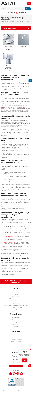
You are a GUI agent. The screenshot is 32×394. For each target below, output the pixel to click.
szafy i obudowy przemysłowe (11, 225)
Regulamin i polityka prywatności (16, 301)
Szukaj (27, 8)
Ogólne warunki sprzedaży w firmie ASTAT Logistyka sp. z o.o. (16, 308)
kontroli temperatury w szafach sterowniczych (14, 247)
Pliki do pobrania (16, 296)
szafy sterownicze (8, 230)
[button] (29, 365)
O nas (16, 292)
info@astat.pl (16, 352)
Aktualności (16, 324)
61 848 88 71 (16, 351)
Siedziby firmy (16, 343)
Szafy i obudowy (21, 21)
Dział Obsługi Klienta (16, 337)
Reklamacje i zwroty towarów (16, 298)
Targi (16, 322)
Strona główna (4, 21)
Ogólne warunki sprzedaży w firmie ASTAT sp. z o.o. (16, 305)
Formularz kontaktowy (16, 334)
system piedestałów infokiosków (11, 242)
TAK (25, 360)
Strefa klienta (16, 303)
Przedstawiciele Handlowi (16, 339)
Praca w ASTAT (16, 346)
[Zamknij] (31, 349)
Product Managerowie (16, 341)
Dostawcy (16, 294)
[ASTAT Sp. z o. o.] (8, 3)
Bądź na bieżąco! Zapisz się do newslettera (16, 281)
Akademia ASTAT (16, 317)
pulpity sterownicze (8, 236)
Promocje (16, 326)
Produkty (12, 21)
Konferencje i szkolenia (16, 319)
